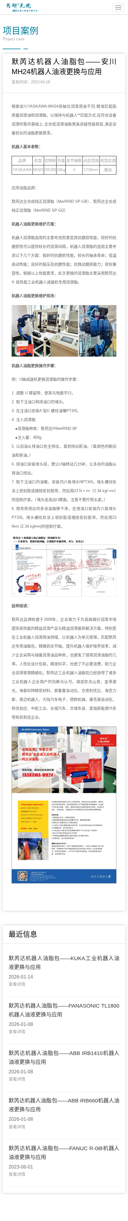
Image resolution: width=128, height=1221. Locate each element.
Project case (20, 33)
